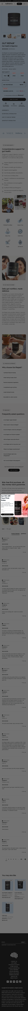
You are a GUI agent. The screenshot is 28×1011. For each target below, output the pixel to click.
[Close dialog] (26, 495)
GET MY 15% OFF (7, 514)
